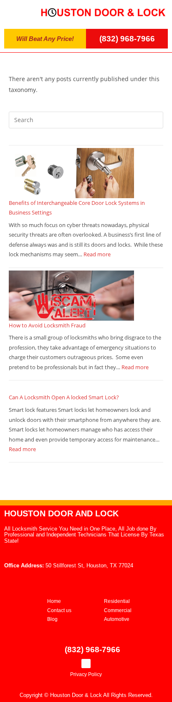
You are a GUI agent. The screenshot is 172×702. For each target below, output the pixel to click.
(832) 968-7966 (127, 38)
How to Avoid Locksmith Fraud (47, 325)
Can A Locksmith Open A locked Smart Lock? (64, 397)
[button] (17, 12)
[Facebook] (86, 663)
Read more (97, 254)
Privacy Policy (86, 674)
